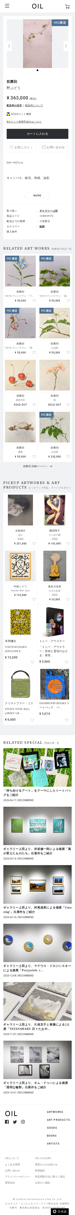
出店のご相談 (42, 1182)
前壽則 (12, 81)
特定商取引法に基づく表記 (50, 1176)
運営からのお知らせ (46, 1164)
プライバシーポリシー (17, 1176)
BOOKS (52, 1135)
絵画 (42, 226)
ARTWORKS (55, 1111)
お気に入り (23, 147)
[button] (66, 46)
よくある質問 (12, 1164)
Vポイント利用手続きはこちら (24, 121)
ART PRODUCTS (58, 1119)
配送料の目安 (14, 105)
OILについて (12, 1158)
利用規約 (40, 1170)
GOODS (52, 1127)
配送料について (34, 105)
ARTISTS (53, 1143)
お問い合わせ (12, 1170)
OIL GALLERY (43, 1158)
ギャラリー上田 (49, 210)
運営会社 (10, 1182)
